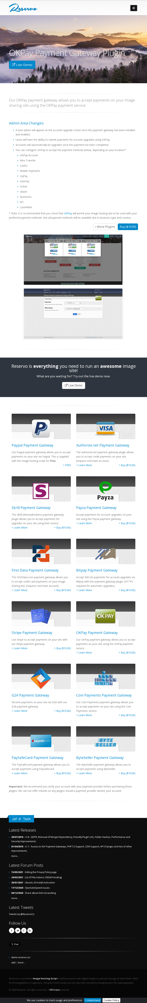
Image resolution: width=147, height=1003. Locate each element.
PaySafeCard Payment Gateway (37, 757)
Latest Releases (22, 830)
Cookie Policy (111, 1000)
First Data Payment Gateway (35, 570)
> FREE (67, 465)
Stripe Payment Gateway (32, 632)
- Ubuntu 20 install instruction (33, 882)
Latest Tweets (21, 907)
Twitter (17, 930)
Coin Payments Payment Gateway (104, 695)
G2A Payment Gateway (30, 695)
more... (15, 856)
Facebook (11, 930)
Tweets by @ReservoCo (21, 914)
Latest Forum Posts (26, 865)
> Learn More (84, 465)
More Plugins (105, 227)
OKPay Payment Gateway (97, 632)
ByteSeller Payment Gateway (100, 757)
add (13, 962)
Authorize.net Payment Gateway (102, 445)
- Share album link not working (33, 893)
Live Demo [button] (23, 65)
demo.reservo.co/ (20, 957)
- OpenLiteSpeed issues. (30, 887)
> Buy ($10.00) (127, 465)
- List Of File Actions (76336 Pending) (36, 877)
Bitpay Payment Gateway (97, 570)
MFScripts (55, 989)
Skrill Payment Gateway (31, 507)
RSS (30, 930)
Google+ (24, 930)
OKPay (68, 213)
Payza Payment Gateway (96, 507)
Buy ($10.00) (128, 227)
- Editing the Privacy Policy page (34, 872)
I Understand (92, 1000)
